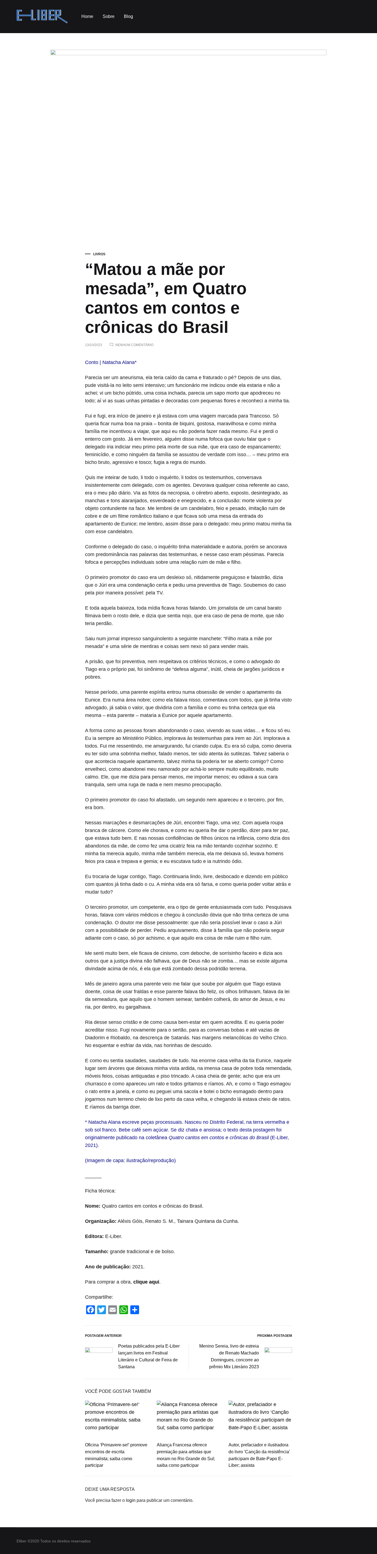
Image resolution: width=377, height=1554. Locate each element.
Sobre (109, 16)
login (131, 1500)
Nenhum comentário (134, 345)
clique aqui (146, 1282)
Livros (99, 254)
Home (87, 16)
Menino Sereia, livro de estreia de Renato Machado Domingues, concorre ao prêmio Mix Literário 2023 (229, 1356)
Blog (128, 16)
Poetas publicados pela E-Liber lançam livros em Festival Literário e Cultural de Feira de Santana (149, 1356)
